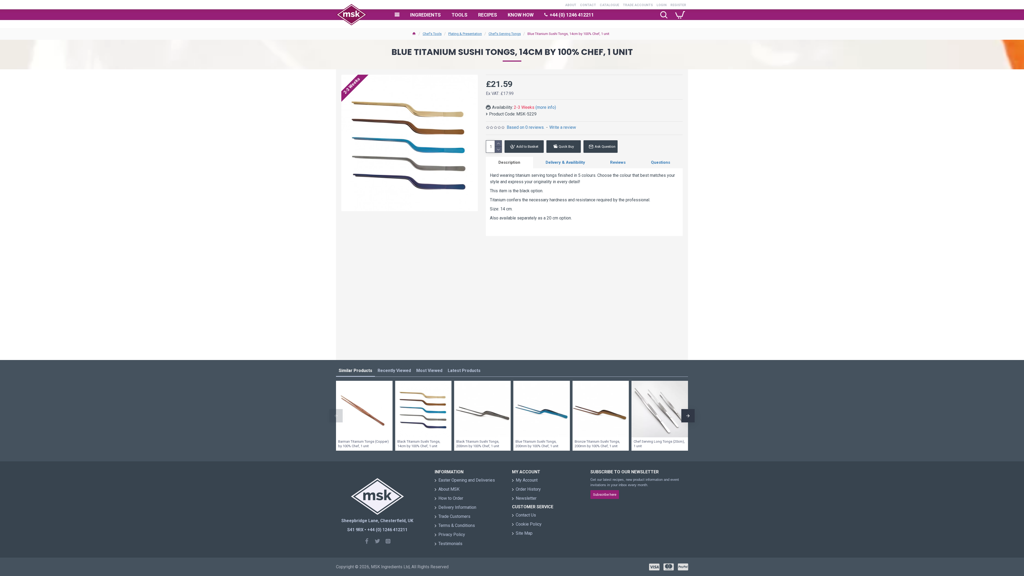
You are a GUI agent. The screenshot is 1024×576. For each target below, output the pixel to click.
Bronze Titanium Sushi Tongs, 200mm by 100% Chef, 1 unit (597, 443)
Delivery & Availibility (565, 162)
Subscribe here (604, 495)
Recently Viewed (394, 370)
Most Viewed (429, 370)
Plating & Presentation (465, 34)
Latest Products (464, 370)
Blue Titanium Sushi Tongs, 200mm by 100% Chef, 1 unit (536, 443)
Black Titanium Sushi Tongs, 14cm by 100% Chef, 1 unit (418, 443)
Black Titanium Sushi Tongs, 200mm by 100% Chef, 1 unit (477, 443)
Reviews (618, 162)
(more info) (545, 107)
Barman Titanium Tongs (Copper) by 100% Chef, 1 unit (363, 443)
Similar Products (355, 370)
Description (509, 162)
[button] (336, 415)
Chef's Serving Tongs (505, 34)
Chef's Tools (432, 34)
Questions (660, 162)
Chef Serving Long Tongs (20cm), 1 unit (659, 443)
